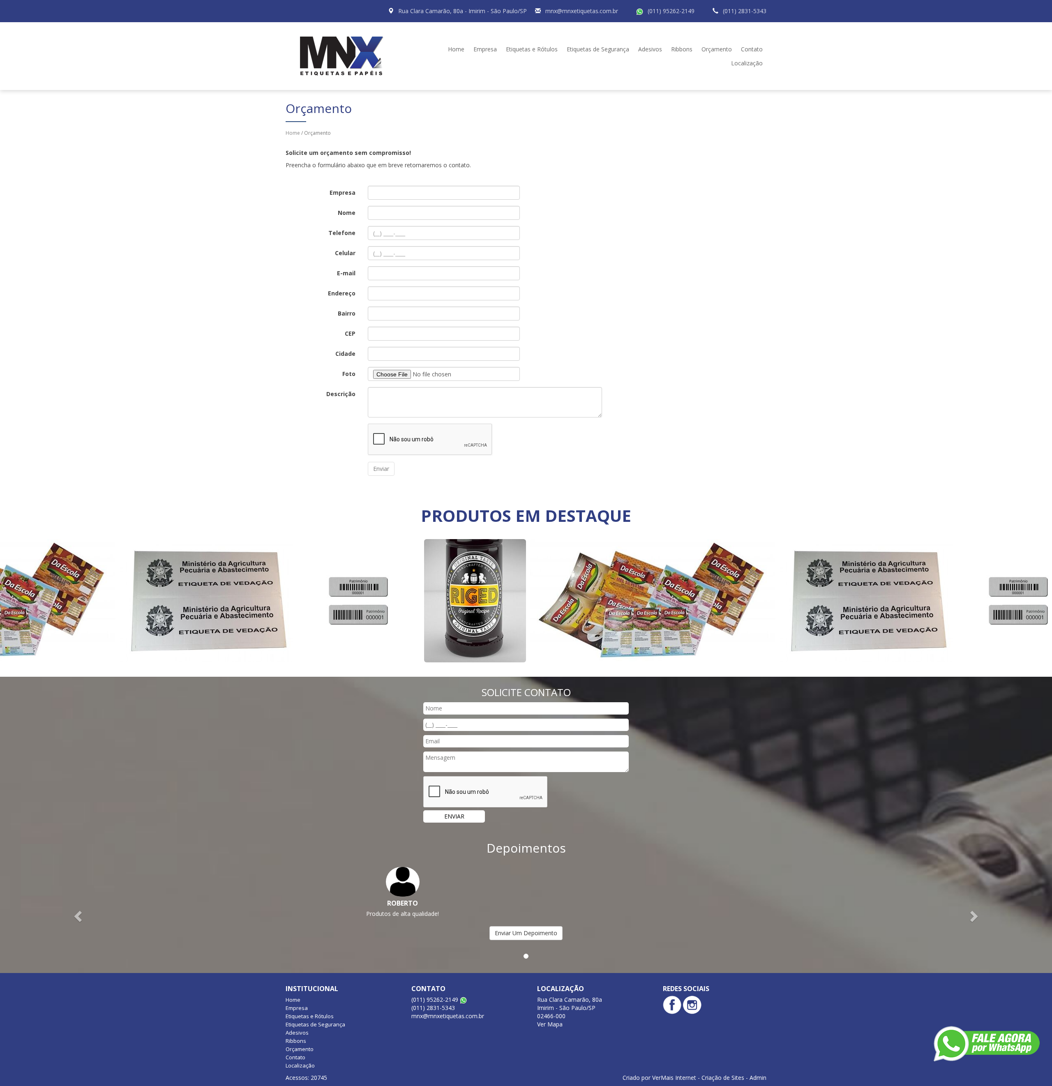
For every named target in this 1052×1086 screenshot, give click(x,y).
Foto (348, 374)
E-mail (346, 273)
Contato (752, 49)
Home (456, 49)
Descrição (340, 394)
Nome (346, 213)
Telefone (341, 233)
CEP (350, 333)
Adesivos (650, 49)
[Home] (345, 55)
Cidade (345, 353)
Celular (345, 253)
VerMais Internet (674, 1077)
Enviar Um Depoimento (526, 933)
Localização (747, 63)
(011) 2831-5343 (744, 11)
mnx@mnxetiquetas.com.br (581, 11)
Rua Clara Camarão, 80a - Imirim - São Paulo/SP (462, 11)
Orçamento (716, 49)
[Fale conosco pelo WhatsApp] (987, 1043)
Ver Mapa (550, 1024)
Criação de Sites (722, 1077)
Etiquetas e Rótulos (532, 49)
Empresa (485, 49)
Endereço (341, 293)
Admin (758, 1077)
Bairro (346, 313)
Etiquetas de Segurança (598, 49)
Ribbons (681, 49)
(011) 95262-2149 (671, 11)
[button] (79, 916)
